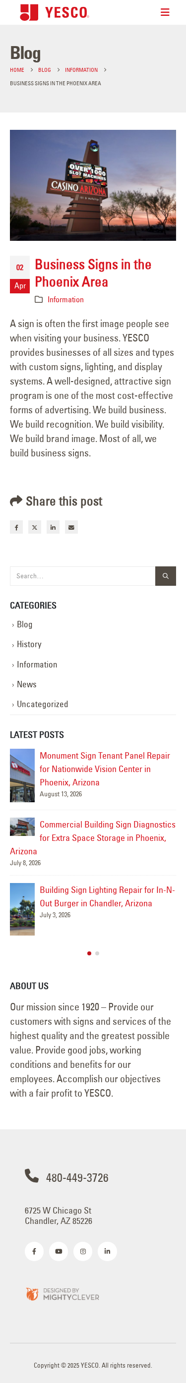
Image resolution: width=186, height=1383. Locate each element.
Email (71, 526)
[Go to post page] (22, 775)
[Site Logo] (54, 12)
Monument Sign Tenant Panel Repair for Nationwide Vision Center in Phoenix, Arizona (105, 769)
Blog (25, 624)
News (27, 684)
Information (66, 299)
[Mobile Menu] (165, 12)
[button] (89, 953)
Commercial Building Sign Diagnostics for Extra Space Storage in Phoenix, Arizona (93, 838)
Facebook (16, 526)
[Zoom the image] (62, 1293)
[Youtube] (58, 1251)
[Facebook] (34, 1251)
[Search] (165, 576)
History (29, 644)
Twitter (34, 526)
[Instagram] (82, 1251)
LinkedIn (53, 526)
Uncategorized (42, 704)
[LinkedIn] (107, 1251)
